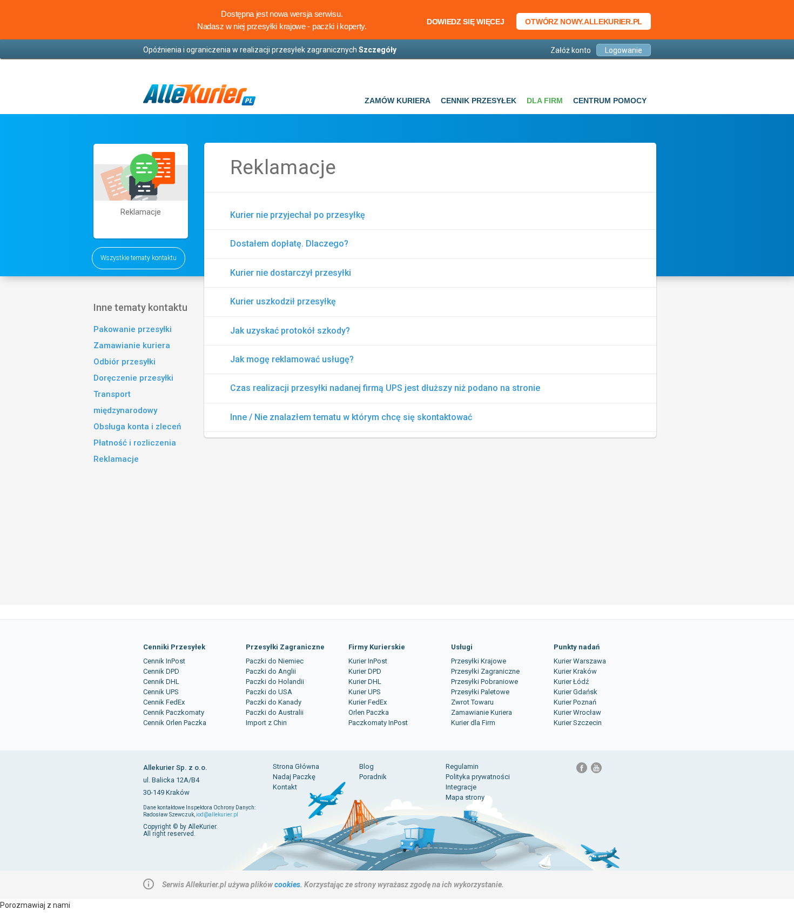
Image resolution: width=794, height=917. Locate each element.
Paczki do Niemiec (275, 661)
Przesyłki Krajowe (478, 661)
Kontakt (285, 787)
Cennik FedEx (164, 702)
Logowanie (623, 50)
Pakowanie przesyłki (132, 329)
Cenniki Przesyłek (174, 647)
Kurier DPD (364, 671)
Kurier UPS (364, 692)
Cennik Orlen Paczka (174, 723)
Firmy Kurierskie (376, 647)
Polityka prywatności (478, 777)
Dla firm (545, 100)
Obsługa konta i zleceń (137, 426)
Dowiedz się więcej (465, 21)
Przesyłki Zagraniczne (285, 647)
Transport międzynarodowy (125, 402)
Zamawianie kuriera (131, 345)
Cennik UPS (161, 692)
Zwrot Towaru (472, 702)
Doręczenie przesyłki (133, 378)
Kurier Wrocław (577, 712)
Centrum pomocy (610, 100)
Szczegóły (377, 49)
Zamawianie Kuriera (481, 712)
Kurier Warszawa (580, 661)
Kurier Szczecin (578, 723)
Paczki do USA (269, 692)
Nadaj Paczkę (294, 777)
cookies (287, 884)
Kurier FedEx (367, 702)
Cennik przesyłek (478, 100)
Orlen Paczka (368, 712)
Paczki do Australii (275, 712)
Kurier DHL (364, 681)
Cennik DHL (161, 681)
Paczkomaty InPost (378, 723)
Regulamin (462, 766)
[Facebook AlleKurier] (582, 771)
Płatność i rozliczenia (134, 443)
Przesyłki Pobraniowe (484, 681)
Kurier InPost (367, 661)
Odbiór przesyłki (124, 362)
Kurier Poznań (575, 702)
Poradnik (373, 777)
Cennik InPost (164, 661)
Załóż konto (570, 50)
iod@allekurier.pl (217, 815)
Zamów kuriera (397, 100)
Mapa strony (465, 797)
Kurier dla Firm (473, 723)
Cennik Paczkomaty (173, 712)
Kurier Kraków (575, 671)
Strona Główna (296, 766)
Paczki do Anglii (271, 671)
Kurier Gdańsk (575, 692)
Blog (366, 766)
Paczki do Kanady (273, 702)
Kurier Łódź (571, 681)
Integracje (461, 787)
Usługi (462, 647)
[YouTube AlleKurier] (596, 771)
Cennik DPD (161, 671)
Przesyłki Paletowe (480, 692)
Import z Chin (266, 723)
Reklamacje (116, 459)
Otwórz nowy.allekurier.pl (583, 21)
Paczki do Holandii (275, 681)
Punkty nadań (577, 647)
